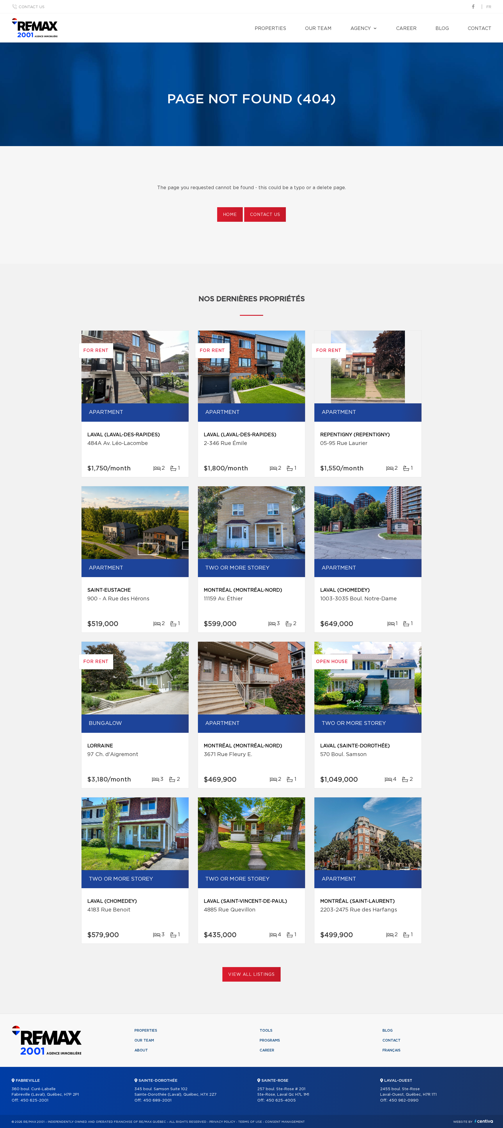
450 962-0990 (404, 1100)
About (141, 1050)
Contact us (32, 7)
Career (406, 28)
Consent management (285, 1121)
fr (488, 7)
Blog (442, 28)
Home (230, 215)
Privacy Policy (222, 1121)
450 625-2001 (34, 1100)
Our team (318, 28)
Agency (360, 28)
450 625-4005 (281, 1100)
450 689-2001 (157, 1100)
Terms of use (250, 1121)
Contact (479, 28)
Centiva (483, 1121)
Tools (266, 1030)
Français (391, 1050)
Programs (270, 1040)
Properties (270, 28)
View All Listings (251, 975)
